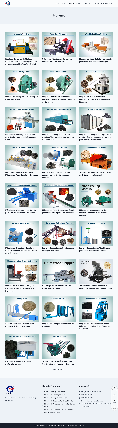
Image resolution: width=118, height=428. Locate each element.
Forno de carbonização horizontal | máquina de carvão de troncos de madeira (56, 175)
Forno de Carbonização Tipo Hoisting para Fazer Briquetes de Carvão (94, 249)
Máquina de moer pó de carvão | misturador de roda (18, 362)
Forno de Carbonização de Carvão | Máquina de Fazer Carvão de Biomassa (21, 173)
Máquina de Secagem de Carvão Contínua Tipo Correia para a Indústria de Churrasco (58, 137)
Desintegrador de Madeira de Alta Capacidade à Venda (56, 287)
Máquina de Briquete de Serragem (56, 398)
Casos (80, 3)
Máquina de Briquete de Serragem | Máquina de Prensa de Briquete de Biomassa (20, 288)
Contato (96, 3)
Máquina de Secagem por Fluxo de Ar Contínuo (58, 325)
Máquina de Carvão (58, 425)
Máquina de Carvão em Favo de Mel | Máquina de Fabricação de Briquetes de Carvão (94, 326)
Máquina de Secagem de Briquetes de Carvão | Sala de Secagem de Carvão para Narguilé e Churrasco (95, 137)
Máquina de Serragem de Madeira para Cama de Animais (21, 98)
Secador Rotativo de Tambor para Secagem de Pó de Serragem (19, 325)
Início (57, 3)
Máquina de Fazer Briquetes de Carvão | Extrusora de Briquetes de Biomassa (58, 211)
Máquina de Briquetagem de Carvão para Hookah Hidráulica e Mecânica (20, 211)
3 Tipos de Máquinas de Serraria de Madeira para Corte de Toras (57, 60)
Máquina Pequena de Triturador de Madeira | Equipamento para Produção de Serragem (58, 99)
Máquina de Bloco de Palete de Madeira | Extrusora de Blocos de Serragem (95, 60)
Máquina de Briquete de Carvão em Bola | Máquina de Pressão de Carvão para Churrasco (21, 250)
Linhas (63, 3)
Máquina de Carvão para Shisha (55, 395)
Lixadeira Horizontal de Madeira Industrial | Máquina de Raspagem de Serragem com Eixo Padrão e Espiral (21, 61)
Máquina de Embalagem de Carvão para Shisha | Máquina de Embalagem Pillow (21, 137)
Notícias (88, 3)
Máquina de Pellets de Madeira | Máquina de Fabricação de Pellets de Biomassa (94, 99)
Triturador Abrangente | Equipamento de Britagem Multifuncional (95, 173)
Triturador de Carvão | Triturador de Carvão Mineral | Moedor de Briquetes (58, 362)
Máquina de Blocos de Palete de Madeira (58, 401)
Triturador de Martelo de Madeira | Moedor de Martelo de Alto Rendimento (95, 287)
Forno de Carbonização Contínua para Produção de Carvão (58, 249)
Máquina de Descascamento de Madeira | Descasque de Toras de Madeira (93, 212)
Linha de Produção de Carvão (54, 392)
